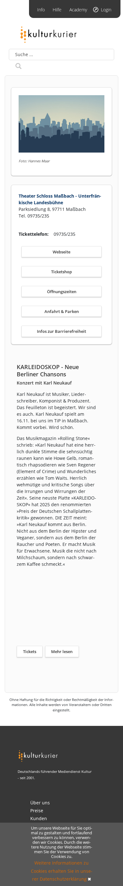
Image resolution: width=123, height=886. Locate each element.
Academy (78, 10)
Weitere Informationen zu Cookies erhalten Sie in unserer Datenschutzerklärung (61, 871)
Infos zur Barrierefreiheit (61, 331)
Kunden (38, 818)
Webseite (61, 252)
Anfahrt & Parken (61, 311)
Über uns (40, 803)
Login (106, 10)
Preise (36, 811)
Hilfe (57, 10)
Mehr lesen (62, 651)
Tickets (29, 651)
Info (41, 10)
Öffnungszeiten (61, 291)
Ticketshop (61, 272)
